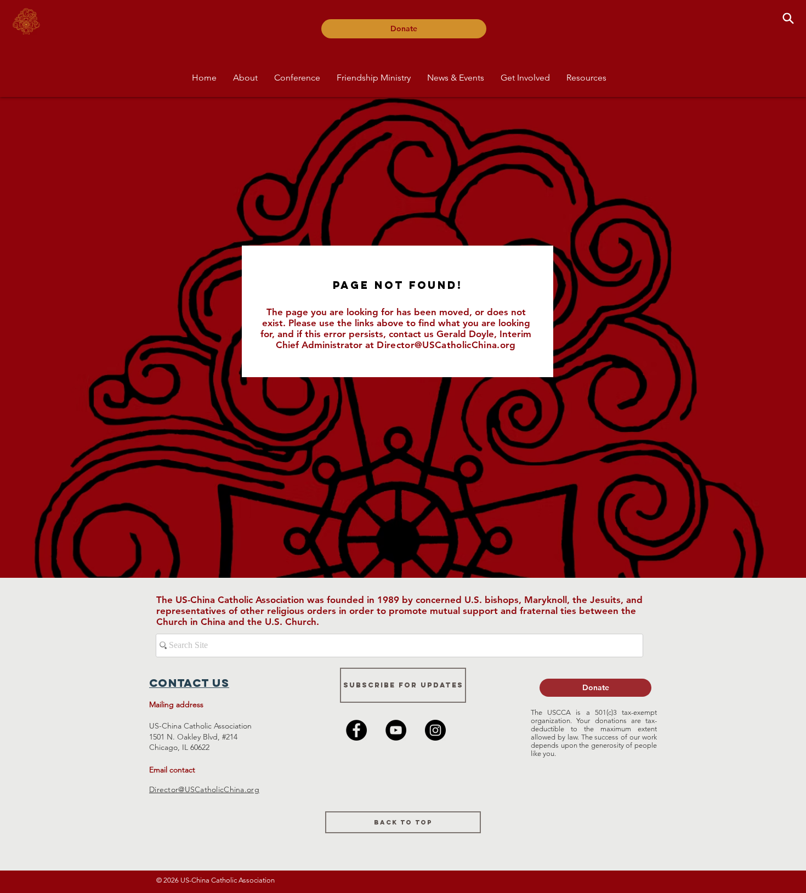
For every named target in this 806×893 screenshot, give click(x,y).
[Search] (788, 18)
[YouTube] (395, 730)
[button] (245, 77)
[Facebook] (356, 730)
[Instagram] (435, 730)
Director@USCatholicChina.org (446, 344)
